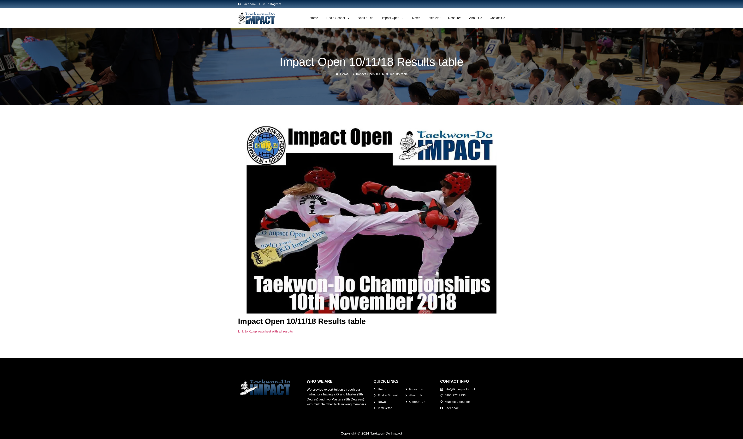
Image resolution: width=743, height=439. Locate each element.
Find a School (335, 18)
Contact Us (497, 18)
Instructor (434, 18)
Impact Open (390, 18)
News (416, 18)
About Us (475, 18)
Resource (454, 18)
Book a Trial (366, 18)
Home (314, 18)
